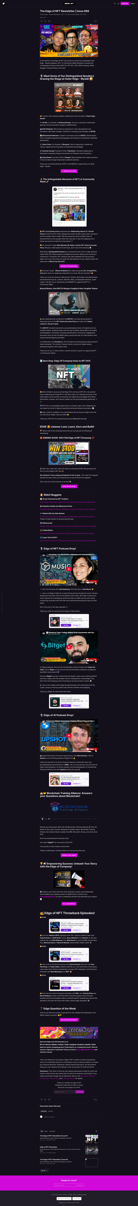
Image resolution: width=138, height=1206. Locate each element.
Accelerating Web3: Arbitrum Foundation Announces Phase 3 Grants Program (67, 509)
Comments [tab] (44, 1111)
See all (43, 1170)
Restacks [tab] (50, 1111)
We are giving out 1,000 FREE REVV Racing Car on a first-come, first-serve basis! (60, 1150)
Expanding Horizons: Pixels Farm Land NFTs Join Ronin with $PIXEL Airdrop (67, 533)
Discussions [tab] (52, 1131)
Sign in (133, 3)
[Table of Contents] (2, 603)
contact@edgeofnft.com (85, 1050)
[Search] (114, 3)
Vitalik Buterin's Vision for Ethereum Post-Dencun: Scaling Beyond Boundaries (68, 541)
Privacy (70, 1194)
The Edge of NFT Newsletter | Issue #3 (54, 1159)
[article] (69, 1139)
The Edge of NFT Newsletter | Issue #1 (54, 1136)
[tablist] (47, 1111)
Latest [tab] (46, 1131)
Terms (75, 1194)
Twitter (66, 1044)
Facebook (80, 1044)
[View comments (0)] (45, 21)
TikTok (93, 1044)
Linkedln (87, 1044)
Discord (47, 1044)
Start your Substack (64, 1198)
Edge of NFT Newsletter (48, 1147)
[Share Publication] (118, 3)
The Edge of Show (50, 1140)
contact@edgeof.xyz (47, 897)
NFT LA (42, 1044)
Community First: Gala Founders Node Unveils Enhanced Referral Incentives (67, 517)
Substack (61, 1202)
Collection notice (81, 1194)
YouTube (60, 1044)
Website (54, 1044)
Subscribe (125, 3)
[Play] (42, 818)
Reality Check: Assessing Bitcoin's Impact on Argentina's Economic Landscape (68, 526)
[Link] (37, 77)
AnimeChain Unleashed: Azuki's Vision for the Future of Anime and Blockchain (68, 502)
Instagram (73, 1044)
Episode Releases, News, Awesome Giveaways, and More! (56, 1138)
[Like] (41, 21)
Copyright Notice (69, 1078)
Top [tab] (42, 1131)
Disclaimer (84, 1076)
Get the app (77, 1198)
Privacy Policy (53, 1078)
